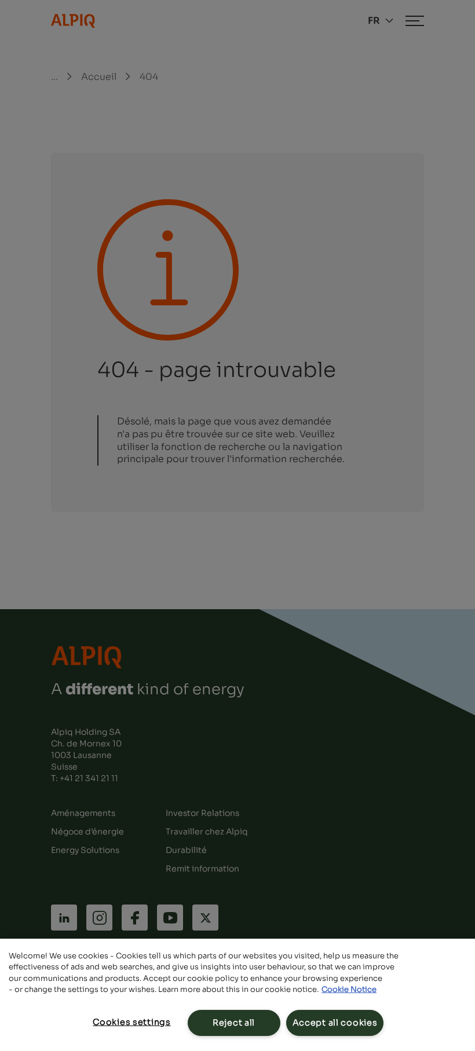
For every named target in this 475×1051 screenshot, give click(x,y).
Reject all (234, 1022)
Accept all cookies (335, 1022)
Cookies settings (132, 1022)
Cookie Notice (349, 989)
